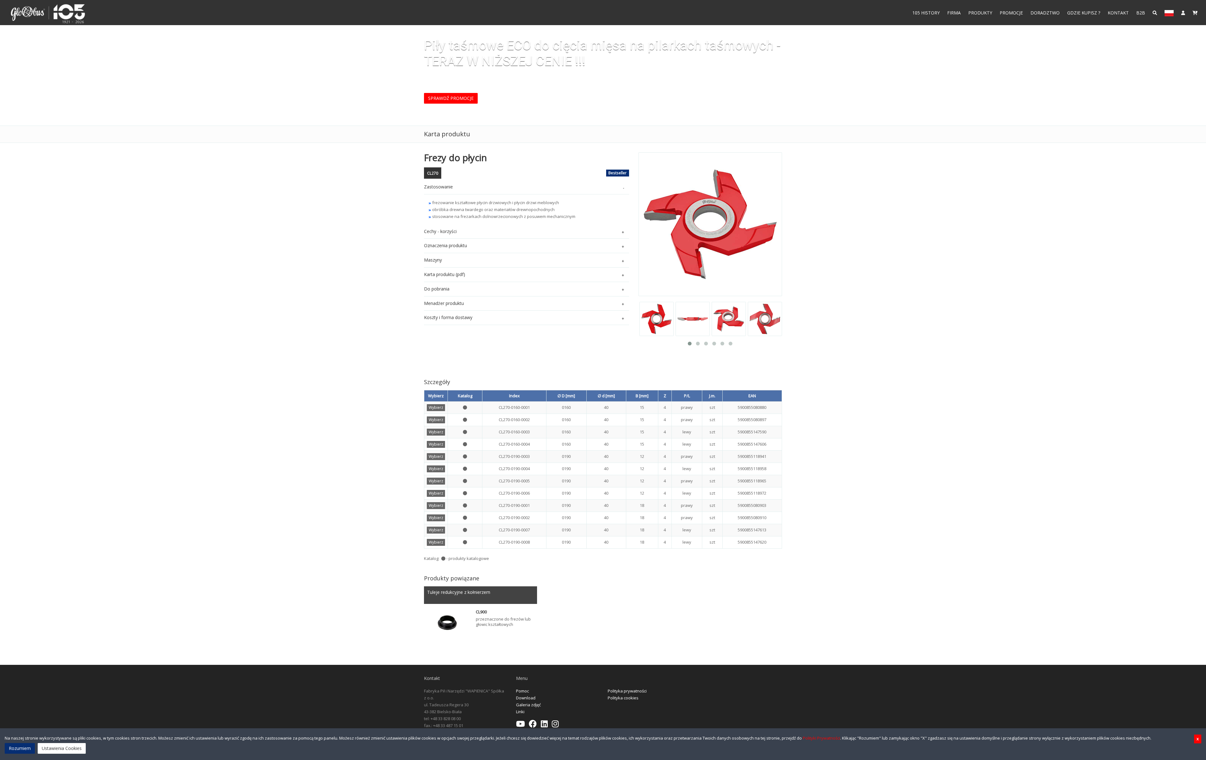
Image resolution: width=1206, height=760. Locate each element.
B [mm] (642, 396)
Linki (520, 711)
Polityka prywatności (627, 691)
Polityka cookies (623, 698)
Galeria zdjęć (528, 705)
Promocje (1011, 13)
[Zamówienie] (1195, 12)
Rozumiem (20, 748)
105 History (926, 13)
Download (525, 698)
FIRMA (954, 13)
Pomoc (522, 691)
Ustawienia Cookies (62, 748)
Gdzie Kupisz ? (1083, 13)
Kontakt (1118, 13)
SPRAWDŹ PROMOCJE (451, 98)
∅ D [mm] (566, 396)
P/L (687, 396)
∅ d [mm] (606, 396)
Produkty (980, 13)
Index (514, 396)
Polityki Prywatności (821, 738)
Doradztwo (1045, 13)
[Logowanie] (1183, 12)
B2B (1140, 13)
